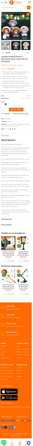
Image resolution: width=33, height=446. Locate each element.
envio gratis (20, 124)
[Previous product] (25, 53)
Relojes (3, 354)
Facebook (19, 367)
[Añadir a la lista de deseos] (12, 239)
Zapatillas (3, 346)
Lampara (3, 126)
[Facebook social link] (6, 129)
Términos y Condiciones (7, 370)
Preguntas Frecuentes (23, 349)
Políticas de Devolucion (23, 354)
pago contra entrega (12, 126)
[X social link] (8, 129)
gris (25, 124)
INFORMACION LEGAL (7, 364)
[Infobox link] (16, 307)
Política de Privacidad (6, 376)
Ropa (2, 349)
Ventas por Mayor (5, 357)
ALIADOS (3, 343)
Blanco (14, 124)
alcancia (10, 124)
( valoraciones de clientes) (15, 65)
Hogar (28, 124)
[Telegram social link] (14, 129)
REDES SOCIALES (22, 364)
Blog (18, 379)
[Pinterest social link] (10, 129)
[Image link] (8, 420)
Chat (18, 346)
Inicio (2, 52)
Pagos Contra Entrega (7, 373)
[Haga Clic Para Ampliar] (4, 37)
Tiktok (18, 373)
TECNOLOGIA (23, 259)
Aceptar (15, 443)
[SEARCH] (28, 7)
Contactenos (20, 357)
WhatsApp (19, 376)
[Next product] (29, 53)
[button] (12, 243)
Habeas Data (4, 379)
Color (2, 101)
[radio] (2, 104)
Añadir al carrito (16, 109)
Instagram (19, 370)
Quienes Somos (5, 367)
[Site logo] (15, 2)
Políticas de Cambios (22, 352)
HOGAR (8, 52)
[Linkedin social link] (12, 129)
